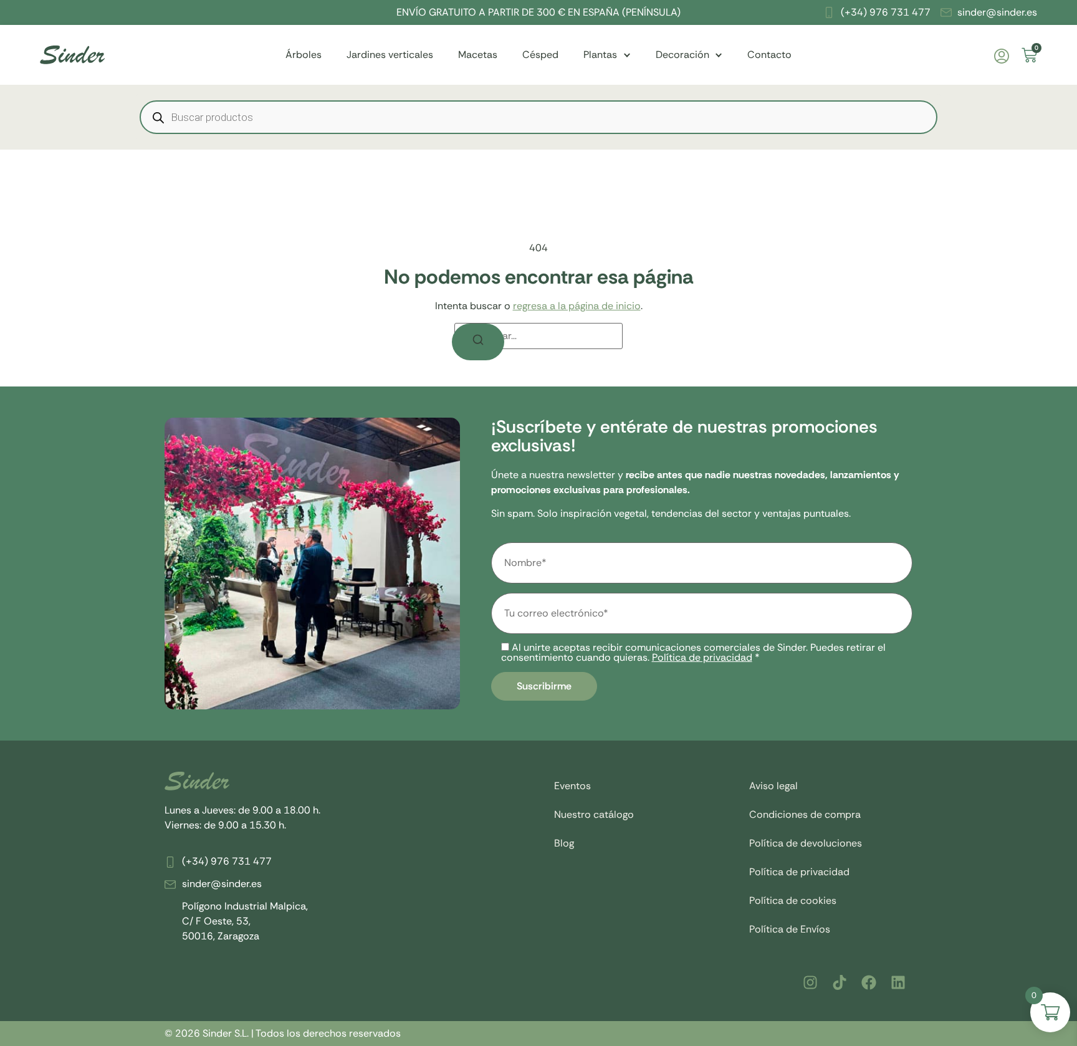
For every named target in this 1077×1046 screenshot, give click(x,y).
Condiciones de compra (805, 814)
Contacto (769, 54)
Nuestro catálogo (594, 814)
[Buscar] (478, 342)
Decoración (682, 54)
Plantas (600, 54)
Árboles (303, 54)
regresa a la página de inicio (577, 305)
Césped (540, 54)
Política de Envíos (789, 929)
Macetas (477, 54)
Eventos (572, 785)
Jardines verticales (390, 54)
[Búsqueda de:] (538, 336)
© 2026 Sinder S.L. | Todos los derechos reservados (283, 1033)
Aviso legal (773, 785)
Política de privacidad (702, 657)
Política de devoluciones (805, 843)
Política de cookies (792, 900)
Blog (564, 843)
